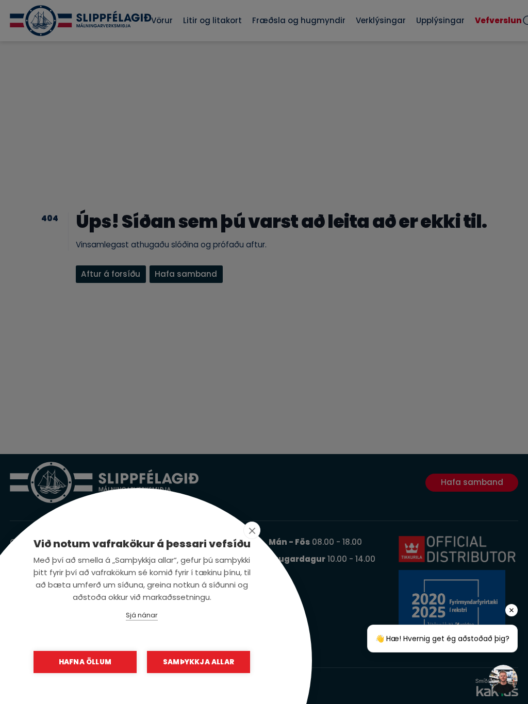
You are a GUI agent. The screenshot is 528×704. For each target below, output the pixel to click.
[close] (251, 530)
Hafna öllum (85, 662)
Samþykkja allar (198, 662)
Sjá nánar (142, 615)
